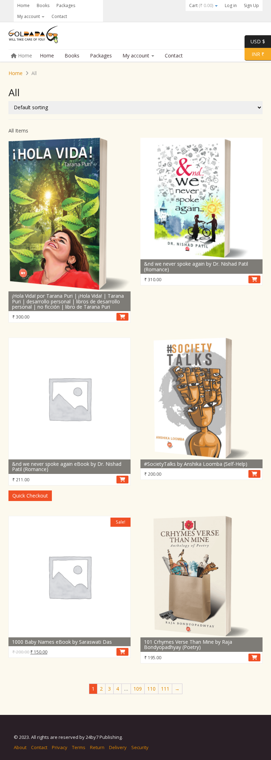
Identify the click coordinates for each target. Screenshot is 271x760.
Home (23, 5)
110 (151, 688)
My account (29, 16)
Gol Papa (61, 36)
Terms (78, 747)
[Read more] (254, 279)
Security (140, 747)
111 (165, 688)
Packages (65, 5)
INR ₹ (254, 53)
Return (97, 747)
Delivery (118, 747)
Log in (231, 5)
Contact (59, 16)
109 (137, 688)
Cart (201, 5)
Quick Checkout (30, 495)
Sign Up (251, 5)
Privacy (59, 747)
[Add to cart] (122, 317)
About (20, 747)
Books (43, 5)
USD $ (258, 41)
